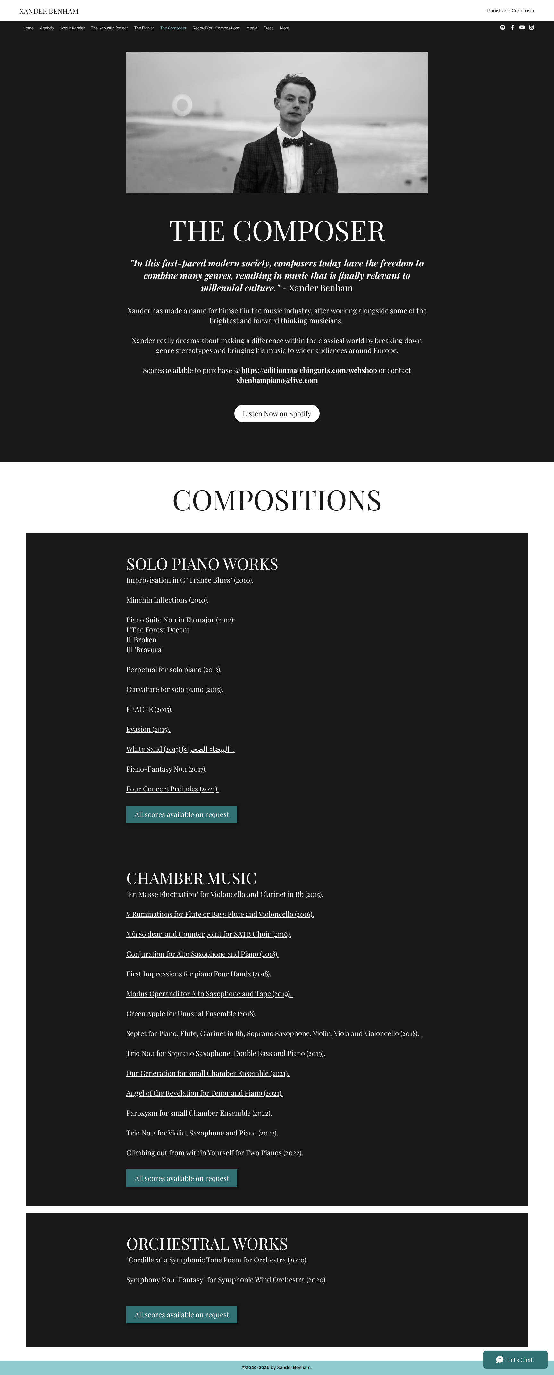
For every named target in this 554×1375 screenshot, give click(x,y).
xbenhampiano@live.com (277, 380)
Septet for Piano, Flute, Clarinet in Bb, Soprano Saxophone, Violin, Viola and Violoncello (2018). (273, 1033)
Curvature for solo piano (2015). (175, 689)
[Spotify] (502, 27)
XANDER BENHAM (49, 11)
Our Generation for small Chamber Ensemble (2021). (208, 1073)
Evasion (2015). (148, 729)
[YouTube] (522, 27)
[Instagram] (531, 27)
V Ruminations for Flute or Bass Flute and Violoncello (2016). (220, 914)
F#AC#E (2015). (150, 709)
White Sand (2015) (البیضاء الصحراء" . (180, 749)
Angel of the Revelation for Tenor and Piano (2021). (204, 1093)
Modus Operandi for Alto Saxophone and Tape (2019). (209, 993)
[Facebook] (512, 27)
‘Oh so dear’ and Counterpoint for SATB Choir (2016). (208, 934)
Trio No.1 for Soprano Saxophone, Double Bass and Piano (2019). (225, 1053)
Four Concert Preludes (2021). (172, 788)
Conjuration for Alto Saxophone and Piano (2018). (202, 953)
